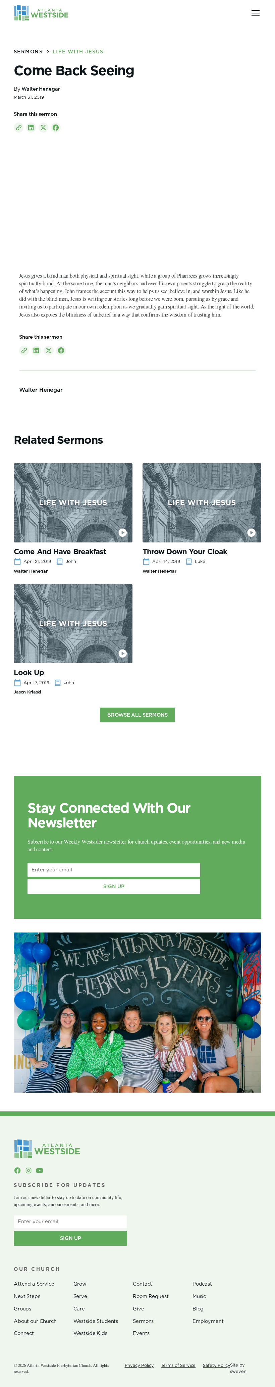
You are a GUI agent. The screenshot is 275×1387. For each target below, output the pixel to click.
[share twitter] (43, 127)
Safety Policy (216, 1365)
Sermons (143, 1321)
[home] (41, 12)
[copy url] (18, 127)
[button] (254, 13)
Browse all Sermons (137, 715)
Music (199, 1296)
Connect (24, 1333)
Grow (80, 1284)
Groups (22, 1309)
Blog (198, 1309)
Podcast (202, 1284)
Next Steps (27, 1296)
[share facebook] (55, 127)
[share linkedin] (31, 127)
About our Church (35, 1321)
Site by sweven (238, 1368)
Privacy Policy (139, 1365)
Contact (142, 1284)
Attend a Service (34, 1284)
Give (138, 1309)
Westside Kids (90, 1333)
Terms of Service (178, 1365)
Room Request (150, 1296)
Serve (80, 1296)
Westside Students (95, 1321)
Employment (208, 1321)
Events (141, 1333)
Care (79, 1309)
